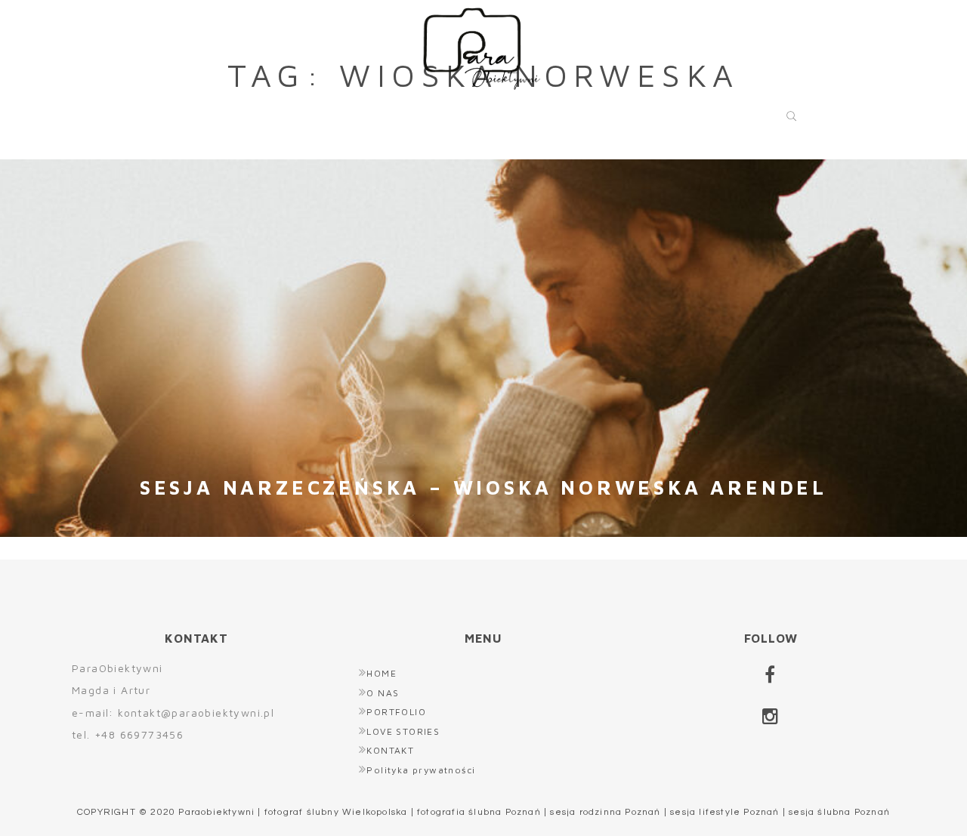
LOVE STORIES (577, 112)
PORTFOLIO (427, 112)
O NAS (307, 112)
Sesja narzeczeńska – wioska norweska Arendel (483, 487)
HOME (211, 112)
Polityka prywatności (420, 770)
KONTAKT (718, 112)
